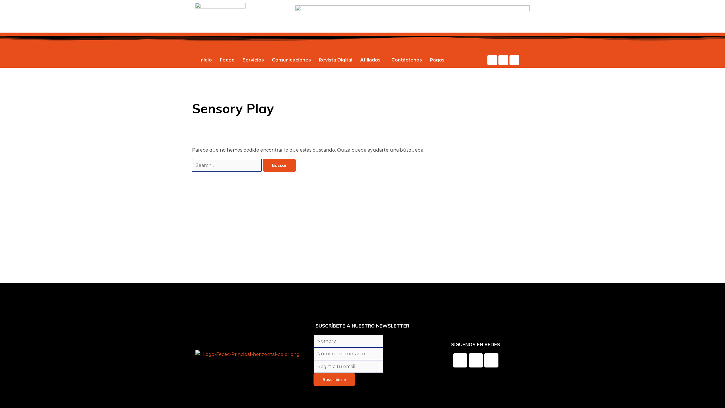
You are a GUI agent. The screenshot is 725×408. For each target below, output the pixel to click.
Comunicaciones (291, 60)
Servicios (253, 60)
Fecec (227, 60)
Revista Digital (335, 60)
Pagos (437, 60)
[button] (371, 60)
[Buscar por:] (227, 165)
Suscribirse (334, 379)
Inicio (205, 60)
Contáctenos (406, 60)
